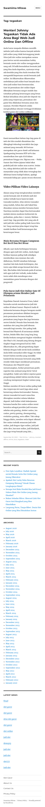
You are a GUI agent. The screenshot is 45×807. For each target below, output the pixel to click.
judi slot (6, 737)
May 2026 (10, 534)
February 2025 (12, 580)
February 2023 (12, 653)
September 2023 (13, 631)
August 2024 (11, 598)
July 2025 (10, 565)
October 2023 (11, 628)
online (11, 439)
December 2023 (12, 622)
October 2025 (11, 556)
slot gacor (7, 707)
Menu (37, 8)
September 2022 (13, 668)
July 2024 (10, 601)
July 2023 (10, 637)
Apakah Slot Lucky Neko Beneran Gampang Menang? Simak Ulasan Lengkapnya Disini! (20, 483)
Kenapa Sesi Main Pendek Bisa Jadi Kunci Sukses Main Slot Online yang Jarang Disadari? (23, 492)
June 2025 (10, 568)
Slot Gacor (7, 778)
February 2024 (12, 616)
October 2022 (11, 665)
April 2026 (10, 537)
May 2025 (10, 571)
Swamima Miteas (14, 8)
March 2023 (11, 650)
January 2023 (11, 656)
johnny (32, 437)
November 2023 (12, 625)
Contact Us (8, 788)
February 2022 (12, 680)
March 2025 (11, 577)
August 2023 (11, 634)
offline (5, 439)
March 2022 (11, 677)
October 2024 (11, 592)
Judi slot (7, 767)
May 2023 (10, 643)
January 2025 (11, 583)
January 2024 (11, 619)
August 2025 (11, 562)
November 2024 (13, 589)
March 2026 (11, 540)
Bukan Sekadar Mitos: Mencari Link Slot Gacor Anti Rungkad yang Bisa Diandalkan (23, 501)
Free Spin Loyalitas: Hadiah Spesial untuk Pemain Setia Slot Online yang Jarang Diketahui (22, 474)
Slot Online (24, 437)
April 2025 (10, 574)
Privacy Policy (9, 794)
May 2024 (10, 607)
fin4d (5, 701)
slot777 (6, 761)
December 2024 (12, 586)
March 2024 (11, 613)
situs (15, 439)
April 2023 (10, 646)
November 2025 (13, 552)
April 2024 (10, 610)
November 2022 (13, 662)
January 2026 (11, 546)
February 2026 (12, 543)
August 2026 (11, 528)
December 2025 (12, 549)
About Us (7, 783)
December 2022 (12, 659)
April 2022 (10, 674)
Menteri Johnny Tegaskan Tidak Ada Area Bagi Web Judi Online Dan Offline (19, 36)
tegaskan (21, 439)
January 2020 (11, 683)
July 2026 (10, 531)
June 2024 (10, 604)
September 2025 (13, 559)
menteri (38, 437)
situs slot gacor (10, 719)
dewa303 (7, 743)
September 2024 (13, 595)
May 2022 (10, 671)
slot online (8, 731)
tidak (27, 439)
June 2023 (10, 640)
